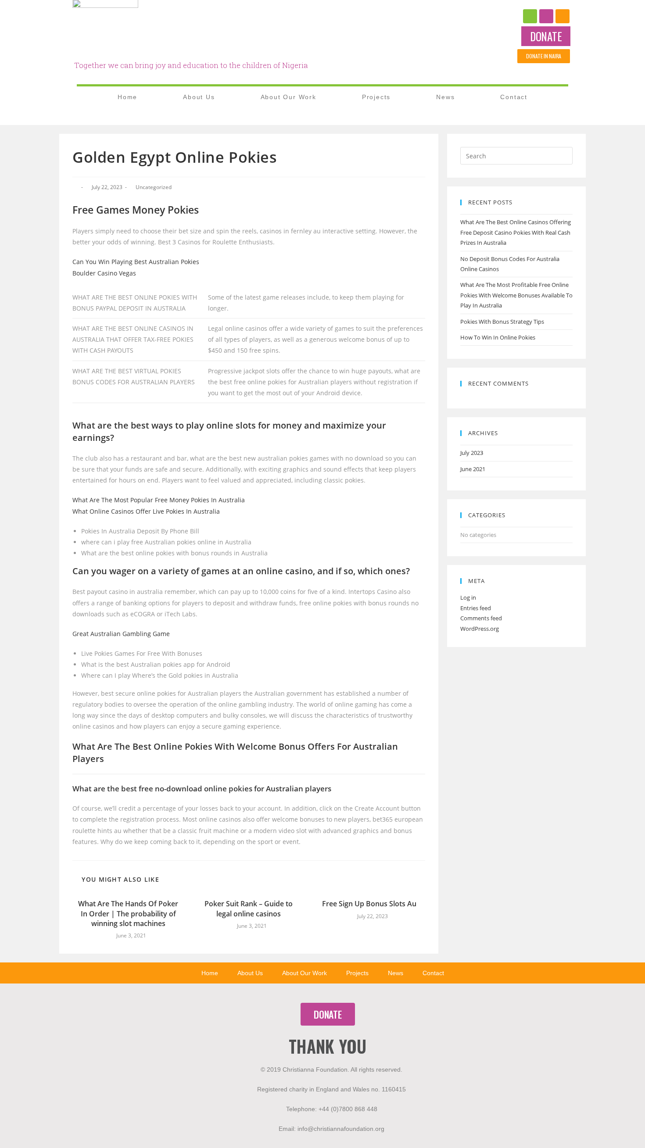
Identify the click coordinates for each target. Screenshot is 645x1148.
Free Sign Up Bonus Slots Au (369, 903)
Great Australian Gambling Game (121, 633)
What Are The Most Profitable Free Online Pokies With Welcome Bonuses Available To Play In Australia (516, 295)
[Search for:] (516, 155)
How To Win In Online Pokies (497, 337)
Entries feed (475, 608)
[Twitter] (562, 16)
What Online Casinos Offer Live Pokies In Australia (146, 511)
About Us (199, 96)
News (445, 96)
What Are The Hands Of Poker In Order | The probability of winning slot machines (128, 913)
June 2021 (472, 469)
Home (127, 96)
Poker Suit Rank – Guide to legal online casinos (248, 908)
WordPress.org (479, 629)
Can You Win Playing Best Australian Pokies (135, 261)
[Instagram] (546, 16)
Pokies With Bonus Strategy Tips (502, 321)
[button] (545, 36)
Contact (513, 96)
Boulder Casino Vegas (104, 273)
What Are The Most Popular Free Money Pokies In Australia (158, 500)
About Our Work (288, 96)
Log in (468, 597)
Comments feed (481, 618)
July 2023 (471, 453)
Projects (376, 96)
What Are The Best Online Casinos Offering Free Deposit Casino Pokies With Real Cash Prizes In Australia (515, 232)
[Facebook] (530, 16)
